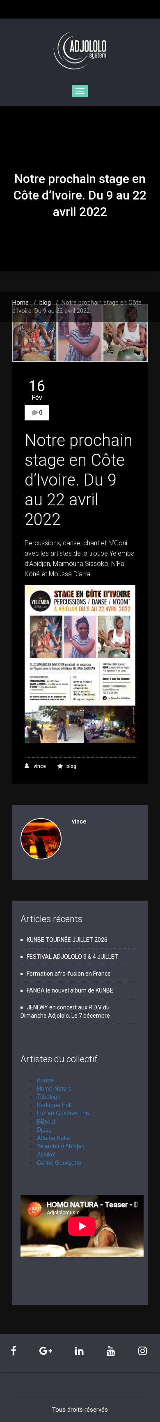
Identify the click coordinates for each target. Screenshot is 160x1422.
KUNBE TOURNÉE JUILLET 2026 (67, 939)
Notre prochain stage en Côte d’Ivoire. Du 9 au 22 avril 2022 (79, 480)
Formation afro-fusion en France (69, 973)
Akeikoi (46, 1154)
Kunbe (45, 1080)
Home (20, 302)
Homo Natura (54, 1088)
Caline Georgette (59, 1162)
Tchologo (49, 1096)
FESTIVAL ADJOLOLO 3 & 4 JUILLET (72, 956)
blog (45, 302)
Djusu (44, 1129)
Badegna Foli (54, 1105)
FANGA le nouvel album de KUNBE (70, 990)
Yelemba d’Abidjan (61, 1146)
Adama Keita (53, 1137)
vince (39, 766)
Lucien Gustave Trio (63, 1113)
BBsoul (46, 1121)
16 (37, 389)
